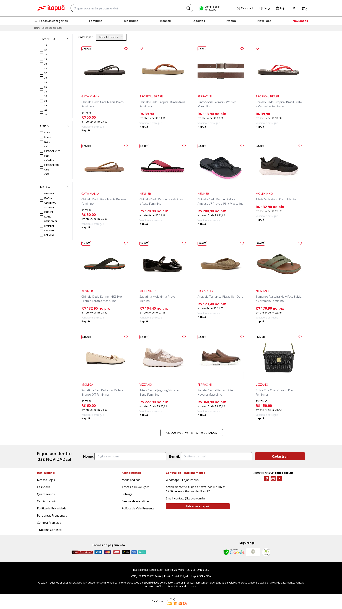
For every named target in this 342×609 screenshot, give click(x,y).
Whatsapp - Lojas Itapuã (182, 480)
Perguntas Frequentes (52, 515)
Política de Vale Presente (138, 508)
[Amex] (134, 552)
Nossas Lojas (46, 480)
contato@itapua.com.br (189, 498)
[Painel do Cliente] (294, 8)
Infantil (165, 21)
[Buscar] (188, 8)
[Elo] (126, 552)
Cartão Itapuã (46, 501)
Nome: (88, 456)
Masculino (131, 21)
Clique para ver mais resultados (191, 433)
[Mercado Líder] (253, 552)
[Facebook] (266, 478)
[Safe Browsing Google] (234, 552)
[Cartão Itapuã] (82, 552)
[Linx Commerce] (177, 601)
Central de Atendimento (137, 501)
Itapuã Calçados (51, 8)
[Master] (108, 552)
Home (37, 27)
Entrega (127, 494)
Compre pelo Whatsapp (212, 8)
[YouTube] (279, 478)
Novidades (300, 21)
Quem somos (46, 494)
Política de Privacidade (51, 508)
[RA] (266, 552)
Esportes (199, 21)
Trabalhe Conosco (49, 530)
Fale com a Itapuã (197, 506)
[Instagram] (273, 478)
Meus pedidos (131, 480)
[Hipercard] (117, 552)
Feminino (95, 21)
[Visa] (98, 552)
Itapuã (231, 21)
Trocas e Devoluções (135, 487)
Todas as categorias (53, 21)
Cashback (247, 8)
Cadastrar (280, 456)
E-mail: (174, 456)
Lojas (283, 8)
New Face (264, 21)
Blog (267, 8)
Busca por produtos (52, 27)
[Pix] (142, 552)
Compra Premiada (49, 523)
